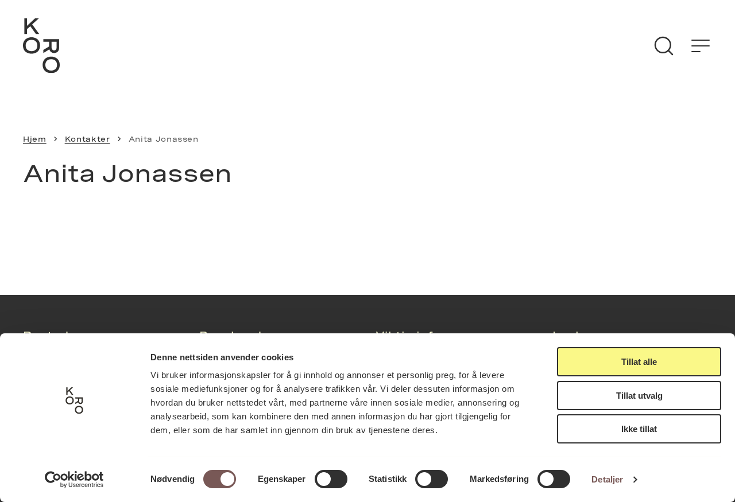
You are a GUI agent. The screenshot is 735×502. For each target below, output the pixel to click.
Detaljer (607, 479)
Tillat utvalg (639, 395)
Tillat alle (639, 362)
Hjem (35, 138)
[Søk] (663, 45)
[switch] (331, 479)
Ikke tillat (639, 429)
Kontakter (87, 138)
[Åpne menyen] (700, 45)
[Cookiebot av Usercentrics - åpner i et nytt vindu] (74, 479)
